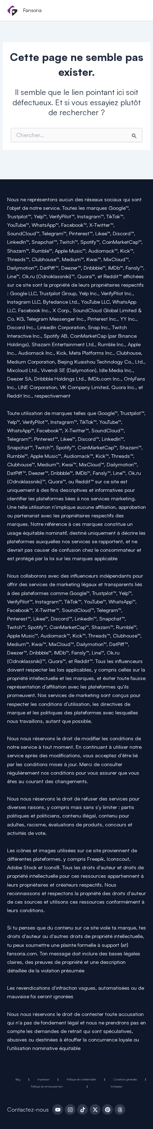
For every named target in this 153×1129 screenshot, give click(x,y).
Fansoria (32, 10)
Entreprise (116, 1086)
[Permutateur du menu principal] (138, 11)
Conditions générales (125, 1079)
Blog (18, 1079)
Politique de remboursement (47, 1086)
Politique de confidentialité (81, 1079)
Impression (43, 1079)
